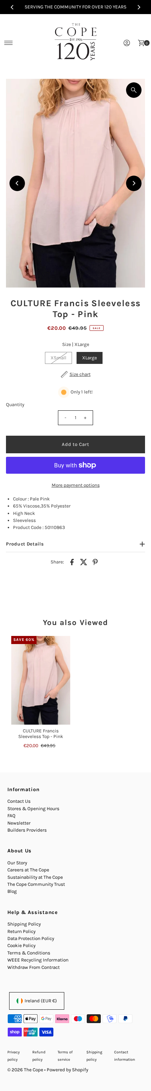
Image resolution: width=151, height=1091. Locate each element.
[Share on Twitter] (83, 561)
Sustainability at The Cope (35, 877)
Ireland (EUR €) (41, 1000)
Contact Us (19, 801)
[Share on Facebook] (72, 561)
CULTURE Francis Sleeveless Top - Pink (40, 733)
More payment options (76, 485)
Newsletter (19, 823)
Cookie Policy (21, 945)
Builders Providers (27, 830)
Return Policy (21, 931)
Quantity (15, 404)
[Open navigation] (8, 43)
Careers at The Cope (28, 869)
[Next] (139, 7)
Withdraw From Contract (33, 967)
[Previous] (12, 7)
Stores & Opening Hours (33, 808)
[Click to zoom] (134, 90)
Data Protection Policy (30, 938)
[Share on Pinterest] (95, 561)
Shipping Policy (24, 924)
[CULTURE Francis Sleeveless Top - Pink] (40, 680)
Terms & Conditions (28, 953)
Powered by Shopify (67, 1069)
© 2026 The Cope (25, 1069)
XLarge (89, 357)
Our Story (17, 862)
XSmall (58, 357)
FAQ (11, 815)
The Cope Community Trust (36, 884)
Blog (12, 891)
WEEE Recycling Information (37, 960)
